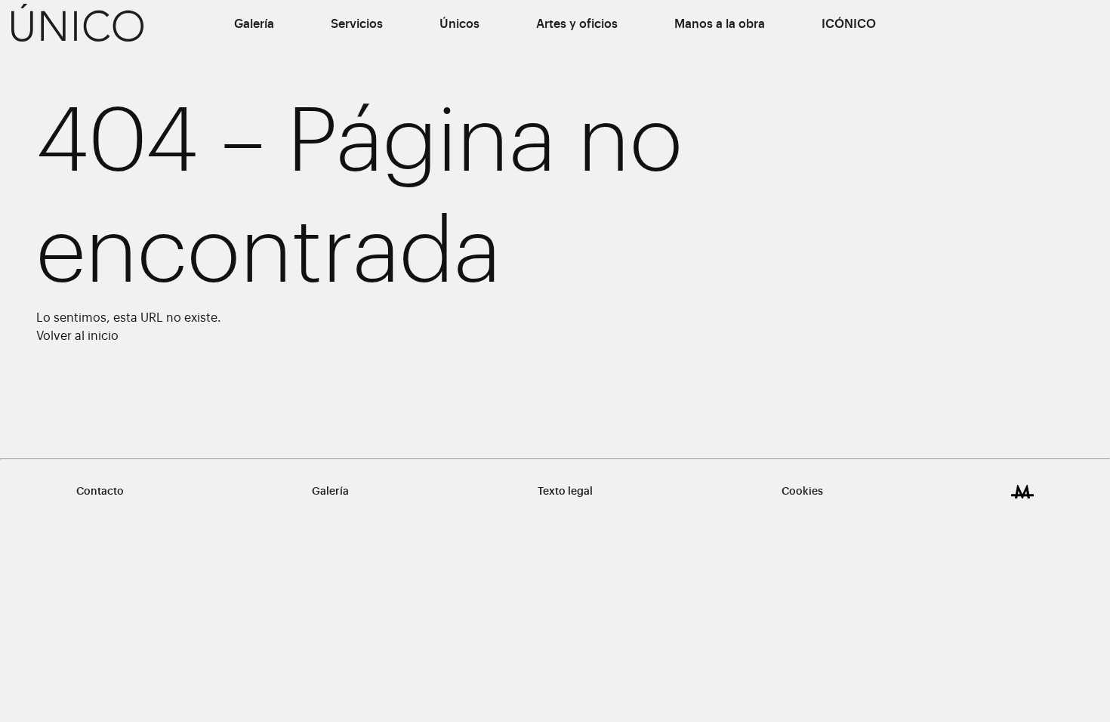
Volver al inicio (77, 336)
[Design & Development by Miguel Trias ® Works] (1022, 491)
